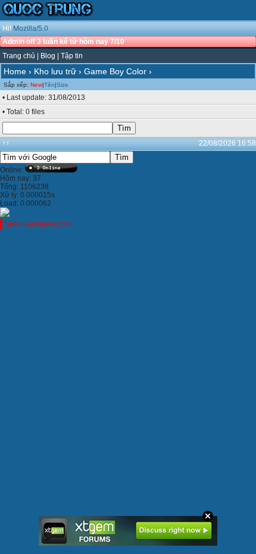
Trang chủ (18, 56)
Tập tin (72, 56)
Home (15, 71)
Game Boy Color (115, 71)
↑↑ (6, 143)
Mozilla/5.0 (30, 28)
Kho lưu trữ (55, 71)
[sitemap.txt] (70, 203)
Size (62, 84)
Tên (49, 84)
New (36, 84)
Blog (47, 56)
